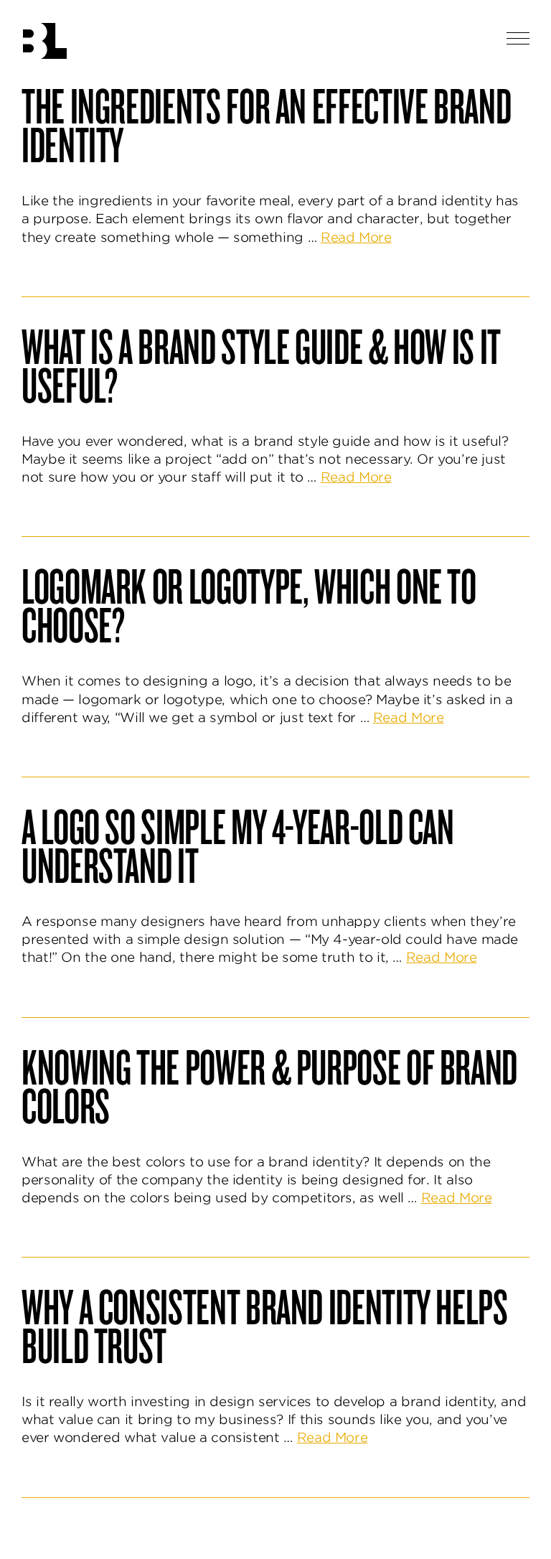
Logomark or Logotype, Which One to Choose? (249, 604)
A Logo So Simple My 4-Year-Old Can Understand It (238, 845)
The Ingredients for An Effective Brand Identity (266, 124)
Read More (356, 237)
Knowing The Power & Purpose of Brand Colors (269, 1085)
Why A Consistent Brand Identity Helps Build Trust (265, 1325)
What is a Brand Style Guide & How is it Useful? (261, 364)
